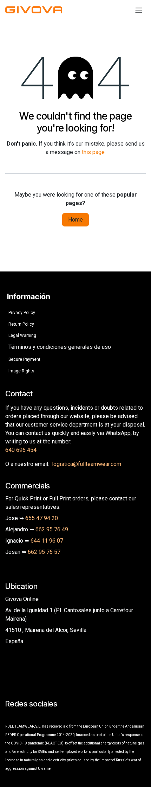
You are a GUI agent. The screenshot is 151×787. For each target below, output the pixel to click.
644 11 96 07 (47, 540)
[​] (9, 716)
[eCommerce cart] (122, 10)
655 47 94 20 (41, 518)
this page (93, 152)
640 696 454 (21, 450)
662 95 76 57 (44, 552)
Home (75, 219)
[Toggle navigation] (139, 10)
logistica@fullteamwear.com (86, 464)
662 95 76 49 (51, 529)
